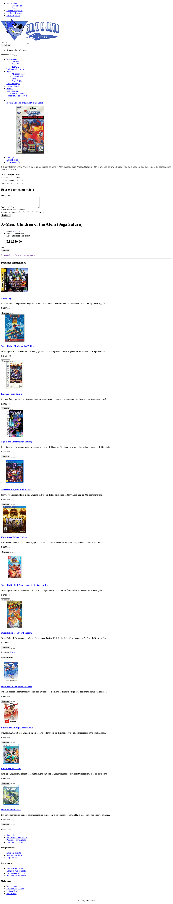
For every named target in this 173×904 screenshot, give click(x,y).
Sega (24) (16, 79)
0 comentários (7, 255)
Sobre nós (10, 835)
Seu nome (5, 195)
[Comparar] (5, 218)
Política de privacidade (16, 840)
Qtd (2, 247)
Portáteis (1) (17, 62)
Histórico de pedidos (15, 889)
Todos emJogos (13, 83)
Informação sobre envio (16, 837)
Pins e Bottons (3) (19, 93)
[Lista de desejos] (2, 218)
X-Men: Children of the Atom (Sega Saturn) (25, 103)
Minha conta (11, 886)
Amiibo (9, 88)
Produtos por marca (14, 868)
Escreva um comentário (25, 255)
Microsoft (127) (18, 74)
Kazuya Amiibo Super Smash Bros (17, 727)
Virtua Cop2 (7, 298)
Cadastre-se (17, 6)
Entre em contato (13, 853)
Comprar (5, 250)
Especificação (12, 160)
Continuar (6, 215)
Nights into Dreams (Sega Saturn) (16, 442)
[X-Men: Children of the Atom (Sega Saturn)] (30, 153)
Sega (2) (15, 64)
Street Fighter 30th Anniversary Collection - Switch (24, 585)
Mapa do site (11, 858)
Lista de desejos (13, 891)
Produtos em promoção (16, 876)
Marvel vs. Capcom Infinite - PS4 (16, 489)
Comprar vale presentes (16, 871)
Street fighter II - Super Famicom (16, 633)
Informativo (11, 893)
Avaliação (5, 212)
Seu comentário (7, 207)
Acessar (15, 8)
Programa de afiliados (15, 873)
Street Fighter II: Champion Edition (17, 346)
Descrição (10, 157)
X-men (13, 652)
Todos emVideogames (15, 69)
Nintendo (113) (18, 76)
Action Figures (12, 86)
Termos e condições (14, 842)
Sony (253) (16, 81)
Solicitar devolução (14, 855)
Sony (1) (15, 66)
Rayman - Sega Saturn (11, 394)
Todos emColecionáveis (16, 96)
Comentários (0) (13, 162)
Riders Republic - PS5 (11, 768)
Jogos (8, 71)
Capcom (16, 231)
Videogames (11, 59)
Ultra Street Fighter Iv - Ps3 (14, 537)
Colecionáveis (12, 91)
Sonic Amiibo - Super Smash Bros (16, 686)
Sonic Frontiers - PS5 (11, 809)
